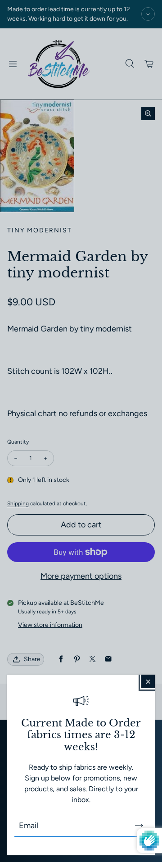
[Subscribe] (139, 825)
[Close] (148, 681)
